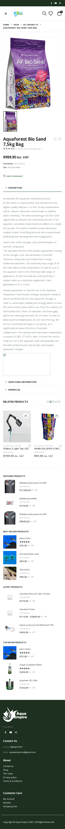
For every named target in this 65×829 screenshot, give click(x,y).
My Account (8, 798)
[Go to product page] (17, 426)
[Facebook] (51, 3)
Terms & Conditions (12, 781)
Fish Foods (49, 446)
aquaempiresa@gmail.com (22, 752)
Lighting (17, 446)
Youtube (10, 732)
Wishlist (7, 802)
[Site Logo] (18, 13)
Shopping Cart (10, 806)
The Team (8, 773)
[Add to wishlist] (29, 446)
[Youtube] (56, 3)
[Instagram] (60, 3)
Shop (5, 769)
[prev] (55, 139)
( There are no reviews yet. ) (29, 148)
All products (8, 446)
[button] (5, 13)
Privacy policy (10, 777)
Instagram (16, 732)
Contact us (8, 766)
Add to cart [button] (26, 416)
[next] (59, 139)
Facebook (5, 732)
